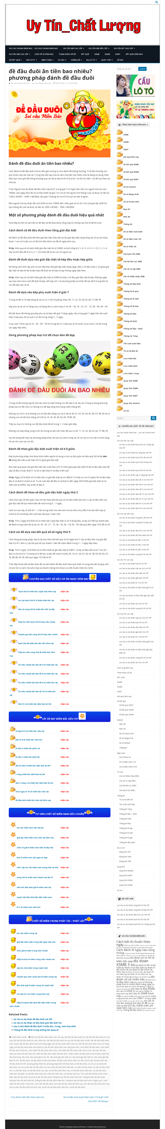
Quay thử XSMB (130, 381)
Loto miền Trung (131, 373)
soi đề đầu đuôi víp (72, 1073)
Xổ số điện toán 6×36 (128, 766)
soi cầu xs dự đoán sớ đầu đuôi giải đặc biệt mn (37, 1022)
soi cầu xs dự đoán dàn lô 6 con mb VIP (135, 508)
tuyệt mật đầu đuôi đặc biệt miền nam (34, 897)
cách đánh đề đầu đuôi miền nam (43, 1050)
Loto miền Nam (130, 366)
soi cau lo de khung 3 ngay (140, 986)
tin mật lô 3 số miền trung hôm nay (33, 994)
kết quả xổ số (150, 980)
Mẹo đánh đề (139, 982)
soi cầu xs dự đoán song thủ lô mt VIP (135, 608)
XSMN (107, 54)
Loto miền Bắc (129, 358)
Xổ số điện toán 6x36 (132, 231)
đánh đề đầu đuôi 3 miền (62, 1053)
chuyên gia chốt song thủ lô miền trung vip (37, 976)
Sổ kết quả (14, 60)
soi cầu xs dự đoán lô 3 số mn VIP (133, 637)
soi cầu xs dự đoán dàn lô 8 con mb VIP (135, 530)
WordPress (101, 1127)
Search (142, 69)
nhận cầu (65, 591)
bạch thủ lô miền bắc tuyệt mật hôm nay (37, 591)
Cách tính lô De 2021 (145, 947)
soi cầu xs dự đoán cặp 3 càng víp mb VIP (136, 475)
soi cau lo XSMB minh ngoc (131, 996)
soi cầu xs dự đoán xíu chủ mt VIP (133, 603)
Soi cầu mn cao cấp (18, 54)
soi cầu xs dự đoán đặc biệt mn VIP (134, 627)
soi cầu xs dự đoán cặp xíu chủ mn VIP (135, 618)
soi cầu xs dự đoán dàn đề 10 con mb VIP (136, 494)
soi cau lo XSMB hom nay (135, 995)
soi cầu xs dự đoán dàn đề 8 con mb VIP (136, 489)
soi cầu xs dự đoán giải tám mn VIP (134, 632)
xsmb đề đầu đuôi (77, 1087)
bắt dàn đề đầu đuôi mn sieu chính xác (29, 1040)
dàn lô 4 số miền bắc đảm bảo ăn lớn (34, 704)
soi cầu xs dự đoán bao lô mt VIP (133, 563)
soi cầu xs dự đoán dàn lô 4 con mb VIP (135, 503)
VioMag (68, 1127)
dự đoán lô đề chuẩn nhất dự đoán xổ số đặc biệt (136, 966)
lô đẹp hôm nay (125, 982)
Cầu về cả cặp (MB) (131, 269)
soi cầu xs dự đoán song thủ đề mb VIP (135, 517)
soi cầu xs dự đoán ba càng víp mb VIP (135, 452)
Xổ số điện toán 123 (132, 239)
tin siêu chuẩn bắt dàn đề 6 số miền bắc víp (38, 673)
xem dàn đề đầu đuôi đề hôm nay (68, 1084)
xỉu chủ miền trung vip (27, 933)
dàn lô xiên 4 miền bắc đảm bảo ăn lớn (32, 765)
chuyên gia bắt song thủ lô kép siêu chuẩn (37, 634)
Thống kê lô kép (130, 306)
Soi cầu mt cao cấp (123, 48)
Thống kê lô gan (131, 291)
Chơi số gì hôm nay (44, 54)
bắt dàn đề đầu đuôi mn (75, 1037)
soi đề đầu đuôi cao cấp (37, 1070)
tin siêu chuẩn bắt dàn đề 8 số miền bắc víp (38, 682)
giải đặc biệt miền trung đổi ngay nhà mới (36, 942)
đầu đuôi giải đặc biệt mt (82, 1057)
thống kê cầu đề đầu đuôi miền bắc (67, 1077)
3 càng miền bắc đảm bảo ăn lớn (30, 774)
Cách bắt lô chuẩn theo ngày (133, 943)
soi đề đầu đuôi (19, 1070)
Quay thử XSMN (130, 388)
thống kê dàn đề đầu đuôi (94, 1077)
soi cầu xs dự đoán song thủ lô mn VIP (135, 657)
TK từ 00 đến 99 (130, 351)
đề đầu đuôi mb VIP (17, 1064)
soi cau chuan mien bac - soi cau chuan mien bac (31, 83)
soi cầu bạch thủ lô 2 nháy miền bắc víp (36, 600)
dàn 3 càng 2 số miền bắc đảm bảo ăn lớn (34, 783)
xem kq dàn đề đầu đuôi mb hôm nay (25, 1087)
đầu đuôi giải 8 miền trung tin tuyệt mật (35, 985)
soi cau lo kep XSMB (143, 988)
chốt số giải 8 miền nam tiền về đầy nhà (35, 847)
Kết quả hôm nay (134, 54)
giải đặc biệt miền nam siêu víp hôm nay (35, 837)
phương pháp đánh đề (36, 1064)
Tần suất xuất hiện (132, 343)
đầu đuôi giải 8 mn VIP (39, 1057)
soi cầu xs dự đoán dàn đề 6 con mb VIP (136, 484)
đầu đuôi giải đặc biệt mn (60, 1057)
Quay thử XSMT (130, 396)
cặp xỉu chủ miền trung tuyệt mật (32, 968)
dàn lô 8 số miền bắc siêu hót (28, 739)
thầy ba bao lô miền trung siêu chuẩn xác (36, 959)
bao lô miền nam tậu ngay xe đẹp (32, 857)
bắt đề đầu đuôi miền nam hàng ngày (35, 1044)
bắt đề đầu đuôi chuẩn (80, 1040)
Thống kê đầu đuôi (132, 284)
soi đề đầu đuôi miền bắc (81, 1070)
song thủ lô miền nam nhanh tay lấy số (35, 877)
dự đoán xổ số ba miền (134, 972)
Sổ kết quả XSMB (131, 164)
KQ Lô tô (90, 60)
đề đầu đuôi (25, 1060)
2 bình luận (73, 83)
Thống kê (75, 60)
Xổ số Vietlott (124, 743)
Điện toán (46, 60)
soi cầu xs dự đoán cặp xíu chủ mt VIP (135, 568)
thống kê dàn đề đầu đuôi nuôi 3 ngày (82, 1080)
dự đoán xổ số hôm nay (141, 977)
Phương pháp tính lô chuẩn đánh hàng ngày (134, 983)
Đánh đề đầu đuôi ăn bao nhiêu (87, 1053)
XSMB (96, 54)
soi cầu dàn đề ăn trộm (135, 1001)
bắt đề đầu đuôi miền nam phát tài (29, 1047)
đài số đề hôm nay (148, 1010)
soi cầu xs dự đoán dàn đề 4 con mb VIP (136, 480)
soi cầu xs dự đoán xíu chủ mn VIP (133, 662)
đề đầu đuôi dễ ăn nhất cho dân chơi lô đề (75, 1060)
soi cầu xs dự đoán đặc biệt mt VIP (133, 573)
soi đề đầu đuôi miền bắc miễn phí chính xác (44, 1073)
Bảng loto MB (125, 861)
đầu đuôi (25, 1057)
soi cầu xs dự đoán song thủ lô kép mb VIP (135, 910)
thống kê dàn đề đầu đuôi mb (21, 1080)
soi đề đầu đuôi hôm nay (59, 1070)
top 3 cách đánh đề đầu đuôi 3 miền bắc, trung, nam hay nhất (44, 1026)
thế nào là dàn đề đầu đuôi (40, 1077)
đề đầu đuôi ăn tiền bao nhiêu (43, 1060)
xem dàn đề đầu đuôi (44, 1084)
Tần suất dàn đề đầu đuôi (91, 1073)
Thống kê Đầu (129, 313)
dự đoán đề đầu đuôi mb (24, 1053)
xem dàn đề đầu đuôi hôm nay (96, 1084)
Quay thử (106, 60)
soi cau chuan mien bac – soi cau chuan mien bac (33, 48)
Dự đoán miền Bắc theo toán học (28, 1097)
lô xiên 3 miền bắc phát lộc (27, 757)
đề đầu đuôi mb (100, 1060)
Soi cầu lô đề (140, 1003)
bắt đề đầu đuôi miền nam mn (65, 1044)
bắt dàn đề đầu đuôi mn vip (58, 1040)
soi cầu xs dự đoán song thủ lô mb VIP (135, 554)
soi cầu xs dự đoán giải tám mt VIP (133, 578)
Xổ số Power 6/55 (131, 201)
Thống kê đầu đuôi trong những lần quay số (36, 1029)
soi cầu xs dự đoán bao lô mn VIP (133, 622)
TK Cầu (61, 60)
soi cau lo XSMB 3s (125, 991)
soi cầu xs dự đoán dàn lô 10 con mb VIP (136, 499)
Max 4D (126, 216)
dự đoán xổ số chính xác (137, 974)
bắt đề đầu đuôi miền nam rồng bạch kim (62, 1047)
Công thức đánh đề (131, 953)
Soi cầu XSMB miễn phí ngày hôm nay (134, 1006)
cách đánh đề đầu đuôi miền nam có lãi (74, 1050)
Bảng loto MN (125, 856)
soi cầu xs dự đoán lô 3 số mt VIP (133, 582)
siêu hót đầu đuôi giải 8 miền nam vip (34, 887)
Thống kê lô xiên (131, 299)
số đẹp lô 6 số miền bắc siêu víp (29, 731)
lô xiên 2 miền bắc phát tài (27, 748)
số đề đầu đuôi (80, 1064)
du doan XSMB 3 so (132, 962)
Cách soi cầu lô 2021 (131, 945)
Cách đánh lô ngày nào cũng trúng (135, 951)
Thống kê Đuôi (130, 321)
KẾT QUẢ (85, 54)
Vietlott (30, 60)
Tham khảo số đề (67, 54)
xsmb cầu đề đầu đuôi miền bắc (55, 1087)
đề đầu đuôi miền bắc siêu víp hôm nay (33, 800)
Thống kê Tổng (130, 336)
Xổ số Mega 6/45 (131, 194)
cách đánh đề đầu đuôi (90, 1047)
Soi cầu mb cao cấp (72, 48)
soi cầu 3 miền (121, 1001)
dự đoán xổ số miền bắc (135, 977)
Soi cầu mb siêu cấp (98, 48)
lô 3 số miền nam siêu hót (28, 907)
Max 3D (126, 209)
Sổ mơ (120, 60)
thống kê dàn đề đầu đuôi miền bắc (50, 1080)
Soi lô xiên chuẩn (139, 1008)
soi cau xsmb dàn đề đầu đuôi (30, 1067)
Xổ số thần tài (129, 246)
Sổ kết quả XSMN (131, 172)
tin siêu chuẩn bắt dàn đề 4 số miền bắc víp (38, 665)
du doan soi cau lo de (130, 956)
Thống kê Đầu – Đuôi (132, 328)
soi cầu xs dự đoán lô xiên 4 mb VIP (134, 549)
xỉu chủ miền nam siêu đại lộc (30, 827)
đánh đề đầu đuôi (43, 1053)
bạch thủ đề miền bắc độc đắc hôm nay (36, 643)
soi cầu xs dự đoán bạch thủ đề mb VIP (135, 457)
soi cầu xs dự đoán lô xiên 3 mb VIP (134, 545)
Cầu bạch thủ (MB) (131, 254)
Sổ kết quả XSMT (131, 179)
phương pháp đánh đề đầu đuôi (60, 1064)
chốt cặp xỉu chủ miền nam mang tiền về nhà (37, 867)
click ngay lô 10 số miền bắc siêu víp (32, 791)
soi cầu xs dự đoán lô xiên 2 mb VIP (134, 540)
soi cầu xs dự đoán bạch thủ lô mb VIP (135, 470)
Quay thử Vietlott (131, 403)
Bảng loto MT (125, 852)
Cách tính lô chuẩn (130, 947)
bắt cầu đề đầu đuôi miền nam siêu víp (47, 1037)
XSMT (117, 54)
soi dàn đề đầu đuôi (83, 1067)
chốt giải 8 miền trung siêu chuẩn (32, 950)
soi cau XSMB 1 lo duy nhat (142, 998)
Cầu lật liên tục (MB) (132, 261)
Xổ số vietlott (129, 187)
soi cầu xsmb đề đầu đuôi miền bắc (59, 1067)
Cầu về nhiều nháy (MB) (134, 276)
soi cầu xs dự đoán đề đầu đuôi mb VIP (32, 1019)
